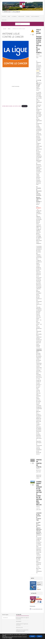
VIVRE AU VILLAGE (21, 16)
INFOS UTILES (4, 19)
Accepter (32, 636)
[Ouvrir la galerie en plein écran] (33, 34)
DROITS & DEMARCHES (35, 16)
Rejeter (39, 636)
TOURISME (27, 16)
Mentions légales (5, 614)
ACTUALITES (4, 16)
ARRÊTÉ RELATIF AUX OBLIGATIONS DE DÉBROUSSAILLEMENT (22, 630)
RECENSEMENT (18, 621)
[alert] (36, 609)
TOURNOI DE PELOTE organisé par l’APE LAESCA (22, 624)
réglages (10, 637)
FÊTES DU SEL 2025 (19, 627)
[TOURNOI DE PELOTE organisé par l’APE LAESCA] (36, 600)
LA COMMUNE (14, 16)
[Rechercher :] (22, 23)
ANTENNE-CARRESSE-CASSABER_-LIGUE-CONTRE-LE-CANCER (11, 106)
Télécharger (24, 106)
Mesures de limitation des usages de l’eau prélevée (22, 618)
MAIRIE (9, 16)
